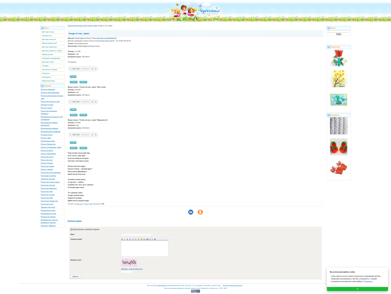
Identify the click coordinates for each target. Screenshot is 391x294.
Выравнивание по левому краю (133, 239)
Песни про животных (49, 188)
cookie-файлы (161, 285)
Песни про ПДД (47, 198)
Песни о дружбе (47, 169)
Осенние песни (46, 135)
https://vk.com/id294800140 (107, 38)
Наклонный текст (125, 239)
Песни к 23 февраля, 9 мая (51, 147)
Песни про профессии (49, 201)
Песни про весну (47, 157)
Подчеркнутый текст (127, 239)
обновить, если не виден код (132, 269)
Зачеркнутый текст (130, 239)
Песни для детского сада (50, 101)
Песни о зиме (46, 138)
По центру (136, 239)
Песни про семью (47, 166)
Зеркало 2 (83, 81)
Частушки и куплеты (48, 176)
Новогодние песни (48, 141)
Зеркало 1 (73, 81)
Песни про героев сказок (50, 182)
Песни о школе (46, 108)
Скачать (73, 76)
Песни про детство (48, 185)
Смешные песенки (48, 179)
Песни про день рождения (51, 173)
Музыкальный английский (50, 131)
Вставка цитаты (150, 239)
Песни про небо (47, 191)
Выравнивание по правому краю (138, 239)
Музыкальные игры (48, 210)
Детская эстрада (47, 105)
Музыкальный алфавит (49, 128)
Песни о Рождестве (48, 144)
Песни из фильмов (48, 89)
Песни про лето (47, 160)
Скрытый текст (147, 239)
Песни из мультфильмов (50, 93)
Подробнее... (368, 281)
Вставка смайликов (141, 239)
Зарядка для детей (48, 207)
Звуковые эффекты (48, 226)
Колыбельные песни (48, 214)
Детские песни (79, 204)
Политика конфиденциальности (232, 285)
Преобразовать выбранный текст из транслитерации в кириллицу (152, 239)
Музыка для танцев (48, 217)
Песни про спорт (47, 204)
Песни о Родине (47, 163)
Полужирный (122, 239)
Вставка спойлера (155, 239)
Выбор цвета (144, 239)
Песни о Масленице (48, 154)
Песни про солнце (48, 195)
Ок (357, 289)
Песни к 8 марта (47, 150)
